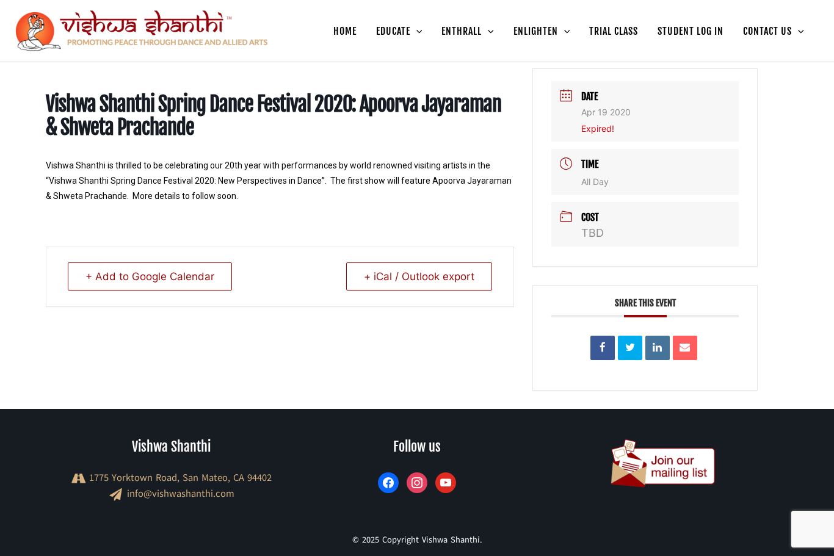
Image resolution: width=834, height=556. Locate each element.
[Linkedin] (657, 348)
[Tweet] (630, 348)
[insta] (417, 482)
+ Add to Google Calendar (149, 276)
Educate (393, 31)
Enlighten (535, 31)
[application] (416, 31)
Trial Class (613, 31)
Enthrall (461, 31)
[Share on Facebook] (602, 348)
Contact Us (767, 31)
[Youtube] (445, 482)
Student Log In (690, 31)
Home (345, 31)
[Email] (685, 348)
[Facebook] (388, 482)
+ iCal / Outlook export (419, 276)
